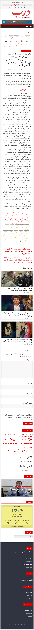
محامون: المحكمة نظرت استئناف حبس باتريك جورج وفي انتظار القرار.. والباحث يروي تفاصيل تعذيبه (17, 314)
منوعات (23, 50)
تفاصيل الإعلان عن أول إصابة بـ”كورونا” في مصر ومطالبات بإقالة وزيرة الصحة (18, 289)
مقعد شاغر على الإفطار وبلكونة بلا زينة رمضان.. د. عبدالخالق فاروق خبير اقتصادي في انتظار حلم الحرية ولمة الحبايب (17, 490)
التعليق (30, 360)
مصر (23, 486)
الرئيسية (28, 50)
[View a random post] (20, 26)
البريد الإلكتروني (27, 393)
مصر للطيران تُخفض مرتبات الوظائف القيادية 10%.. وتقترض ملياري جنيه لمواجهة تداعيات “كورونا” (18, 251)
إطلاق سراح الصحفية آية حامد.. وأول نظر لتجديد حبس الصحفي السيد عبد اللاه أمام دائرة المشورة (17, 341)
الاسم (30, 384)
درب (12, 69)
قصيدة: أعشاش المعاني (16, 5)
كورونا (9, 69)
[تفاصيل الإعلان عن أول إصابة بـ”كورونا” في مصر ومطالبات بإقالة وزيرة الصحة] (17, 272)
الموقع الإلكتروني (27, 403)
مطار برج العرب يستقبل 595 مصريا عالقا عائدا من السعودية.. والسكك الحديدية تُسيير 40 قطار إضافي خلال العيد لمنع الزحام (17, 260)
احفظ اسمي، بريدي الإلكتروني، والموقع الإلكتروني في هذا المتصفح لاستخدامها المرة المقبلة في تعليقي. (17, 417)
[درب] (31, 26)
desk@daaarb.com (26, 579)
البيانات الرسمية (17, 69)
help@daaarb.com (26, 580)
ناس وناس (18, 486)
